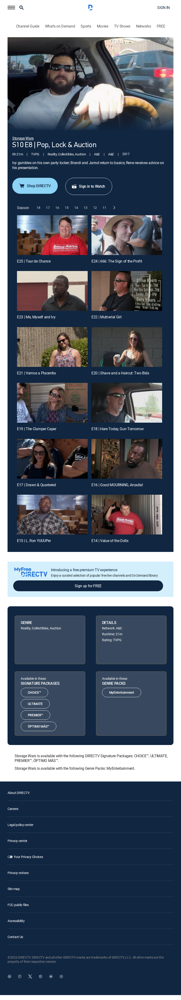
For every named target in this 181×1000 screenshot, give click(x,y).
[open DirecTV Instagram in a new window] (40, 976)
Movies (102, 26)
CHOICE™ (34, 692)
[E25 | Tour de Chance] (52, 235)
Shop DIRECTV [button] (39, 185)
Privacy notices (18, 872)
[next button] (114, 208)
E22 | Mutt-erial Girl (106, 317)
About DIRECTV (18, 792)
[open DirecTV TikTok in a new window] (61, 976)
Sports (86, 26)
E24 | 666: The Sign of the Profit (116, 261)
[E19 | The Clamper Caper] (52, 403)
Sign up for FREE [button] (88, 585)
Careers (13, 808)
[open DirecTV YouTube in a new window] (51, 976)
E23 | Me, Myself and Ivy (36, 317)
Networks (143, 26)
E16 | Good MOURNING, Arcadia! (117, 484)
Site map (14, 889)
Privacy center (17, 840)
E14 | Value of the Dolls (109, 540)
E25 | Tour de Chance (34, 261)
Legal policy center (20, 824)
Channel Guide (27, 26)
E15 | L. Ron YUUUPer (34, 540)
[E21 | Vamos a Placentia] (52, 347)
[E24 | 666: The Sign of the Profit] (126, 235)
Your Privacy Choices (28, 856)
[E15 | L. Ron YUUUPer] (52, 514)
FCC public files (18, 905)
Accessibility (16, 921)
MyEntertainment (121, 692)
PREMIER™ (35, 715)
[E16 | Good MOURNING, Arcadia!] (126, 459)
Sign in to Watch (92, 186)
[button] (11, 7)
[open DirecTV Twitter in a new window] (30, 976)
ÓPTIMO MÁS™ (38, 726)
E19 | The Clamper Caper (36, 428)
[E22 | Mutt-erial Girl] (126, 291)
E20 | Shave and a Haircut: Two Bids (120, 373)
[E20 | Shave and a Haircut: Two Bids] (126, 347)
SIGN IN (163, 7)
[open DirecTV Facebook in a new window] (20, 976)
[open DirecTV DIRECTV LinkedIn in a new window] (9, 976)
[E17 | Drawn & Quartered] (52, 459)
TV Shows (122, 26)
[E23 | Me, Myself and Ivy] (52, 291)
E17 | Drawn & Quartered (36, 484)
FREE (161, 26)
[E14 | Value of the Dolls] (126, 514)
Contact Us (15, 937)
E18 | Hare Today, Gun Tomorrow (117, 428)
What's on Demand (60, 26)
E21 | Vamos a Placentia (36, 373)
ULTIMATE (35, 703)
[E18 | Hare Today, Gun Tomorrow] (126, 403)
